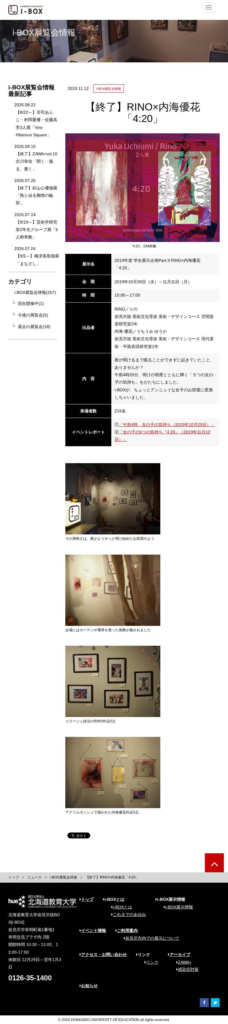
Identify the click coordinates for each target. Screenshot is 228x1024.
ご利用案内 (127, 930)
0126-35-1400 (30, 978)
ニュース (34, 877)
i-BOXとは (122, 907)
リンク (152, 962)
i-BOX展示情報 (179, 907)
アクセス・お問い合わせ (104, 954)
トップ (13, 877)
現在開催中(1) (31, 303)
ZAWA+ (184, 962)
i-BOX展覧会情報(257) (35, 292)
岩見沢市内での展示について (152, 938)
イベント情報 (93, 930)
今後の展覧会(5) (33, 315)
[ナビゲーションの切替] (208, 7)
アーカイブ (180, 954)
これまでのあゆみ (129, 914)
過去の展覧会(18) (34, 326)
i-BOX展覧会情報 (63, 877)
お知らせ (89, 985)
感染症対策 (188, 969)
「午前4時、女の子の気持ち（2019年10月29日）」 (167, 424)
